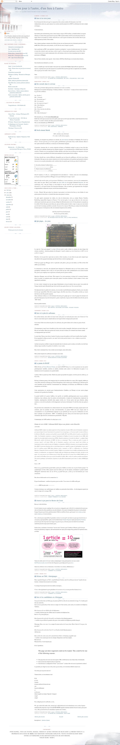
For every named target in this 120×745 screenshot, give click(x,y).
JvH (57, 249)
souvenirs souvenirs (62, 307)
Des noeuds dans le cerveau (45, 84)
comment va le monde (59, 497)
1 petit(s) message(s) (61, 77)
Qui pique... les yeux (43, 221)
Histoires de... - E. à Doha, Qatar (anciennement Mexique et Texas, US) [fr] (19, 148)
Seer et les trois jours (43, 18)
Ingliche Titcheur (81, 520)
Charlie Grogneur (67, 520)
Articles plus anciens (82, 717)
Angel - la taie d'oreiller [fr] (15, 66)
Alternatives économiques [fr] (15, 47)
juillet (7, 209)
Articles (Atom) (46, 720)
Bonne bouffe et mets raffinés (57, 357)
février (8, 221)
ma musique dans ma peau (55, 217)
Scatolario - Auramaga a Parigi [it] (16, 89)
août (7, 207)
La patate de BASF (42, 363)
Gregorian (80, 182)
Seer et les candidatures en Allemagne (49, 597)
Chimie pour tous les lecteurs (15, 230)
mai (7, 214)
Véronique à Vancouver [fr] (15, 128)
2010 (7, 195)
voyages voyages (74, 307)
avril (7, 216)
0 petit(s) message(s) (61, 125)
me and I (66, 78)
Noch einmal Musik (43, 130)
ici (57, 477)
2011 (7, 192)
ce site (59, 419)
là (45, 561)
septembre (8, 204)
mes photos (51, 307)
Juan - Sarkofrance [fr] (13, 49)
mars (7, 219)
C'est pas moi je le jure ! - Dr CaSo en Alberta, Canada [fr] (17, 119)
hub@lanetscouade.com (40, 563)
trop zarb (81, 78)
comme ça (80, 512)
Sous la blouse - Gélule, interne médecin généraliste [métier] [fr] (18, 92)
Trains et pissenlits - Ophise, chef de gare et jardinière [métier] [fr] (19, 96)
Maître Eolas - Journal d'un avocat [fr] (17, 53)
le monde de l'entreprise (55, 78)
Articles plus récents (39, 717)
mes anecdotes (52, 126)
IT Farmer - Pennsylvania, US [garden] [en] (19, 122)
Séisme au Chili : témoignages (46, 576)
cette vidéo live (63, 182)
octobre (8, 202)
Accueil (61, 717)
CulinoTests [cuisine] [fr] (14, 72)
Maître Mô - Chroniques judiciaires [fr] (18, 55)
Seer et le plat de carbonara (45, 313)
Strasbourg (73, 78)
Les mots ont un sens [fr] (14, 51)
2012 (7, 190)
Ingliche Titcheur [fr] (13, 78)
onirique (60, 126)
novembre (8, 199)
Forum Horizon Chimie (49, 367)
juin (7, 212)
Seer (7, 33)
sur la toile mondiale (70, 217)
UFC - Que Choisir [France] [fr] (16, 57)
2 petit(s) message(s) (61, 495)
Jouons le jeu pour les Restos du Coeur (49, 500)
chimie (50, 497)
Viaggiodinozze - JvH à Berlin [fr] (16, 105)
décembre (8, 197)
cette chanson (65, 139)
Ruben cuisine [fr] (12, 86)
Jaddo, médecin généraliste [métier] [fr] (18, 80)
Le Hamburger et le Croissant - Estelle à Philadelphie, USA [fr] (18, 125)
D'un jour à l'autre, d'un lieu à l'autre (39, 8)
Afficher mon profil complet (13, 40)
